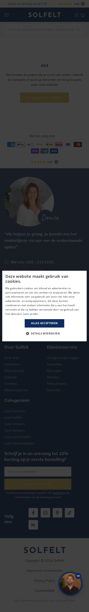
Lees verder (30, 314)
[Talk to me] (70, 584)
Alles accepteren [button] (44, 323)
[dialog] (44, 306)
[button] (44, 333)
